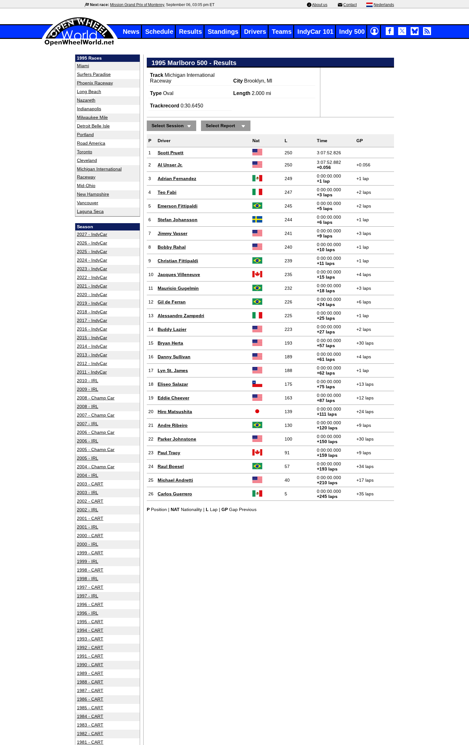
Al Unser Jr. (170, 164)
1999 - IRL (87, 561)
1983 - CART (90, 724)
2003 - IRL (87, 492)
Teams (282, 31)
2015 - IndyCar (92, 337)
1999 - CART (90, 552)
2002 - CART (90, 501)
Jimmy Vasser (172, 233)
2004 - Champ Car (96, 466)
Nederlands (384, 5)
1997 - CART (90, 587)
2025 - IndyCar (92, 251)
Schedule (159, 31)
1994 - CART (90, 630)
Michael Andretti (175, 480)
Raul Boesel (171, 466)
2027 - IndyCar (92, 234)
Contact (350, 5)
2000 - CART (90, 535)
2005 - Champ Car (96, 449)
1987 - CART (90, 690)
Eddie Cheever (173, 397)
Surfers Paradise (94, 74)
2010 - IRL (87, 380)
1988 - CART (90, 681)
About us (319, 5)
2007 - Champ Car (96, 415)
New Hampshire (93, 194)
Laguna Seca (90, 211)
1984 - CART (90, 716)
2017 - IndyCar (92, 320)
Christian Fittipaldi (178, 260)
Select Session (168, 125)
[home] (80, 45)
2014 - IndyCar (92, 346)
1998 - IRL (87, 578)
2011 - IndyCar (92, 372)
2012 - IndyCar (92, 363)
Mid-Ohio (86, 185)
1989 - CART (90, 673)
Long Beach (89, 91)
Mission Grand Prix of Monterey (137, 5)
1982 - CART (90, 733)
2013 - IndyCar (92, 354)
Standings (223, 31)
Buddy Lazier (172, 329)
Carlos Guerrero (175, 493)
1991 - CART (90, 656)
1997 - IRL (87, 595)
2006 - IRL (87, 440)
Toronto (84, 151)
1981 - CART (90, 742)
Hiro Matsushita (175, 411)
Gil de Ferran (172, 301)
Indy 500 (352, 31)
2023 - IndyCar (92, 268)
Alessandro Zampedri (181, 315)
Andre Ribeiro (173, 425)
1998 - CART (90, 570)
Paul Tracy (169, 452)
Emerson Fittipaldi (177, 205)
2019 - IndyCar (92, 303)
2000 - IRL (87, 544)
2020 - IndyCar (92, 294)
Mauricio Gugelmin (178, 288)
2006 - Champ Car (96, 432)
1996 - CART (90, 604)
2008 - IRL (87, 406)
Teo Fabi (167, 192)
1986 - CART (90, 699)
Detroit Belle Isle (93, 125)
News (131, 31)
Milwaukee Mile (92, 117)
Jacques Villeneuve (179, 274)
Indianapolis (89, 108)
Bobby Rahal (172, 247)
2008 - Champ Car (96, 397)
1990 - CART (90, 664)
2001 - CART (90, 518)
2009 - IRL (87, 389)
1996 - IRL (87, 613)
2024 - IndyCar (92, 260)
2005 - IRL (87, 458)
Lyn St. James (173, 370)
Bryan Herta (170, 343)
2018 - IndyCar (92, 311)
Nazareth (86, 100)
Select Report (220, 125)
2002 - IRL (87, 509)
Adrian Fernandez (177, 178)
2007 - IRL (87, 423)
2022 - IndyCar (92, 277)
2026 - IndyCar (92, 242)
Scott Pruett (170, 152)
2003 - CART (90, 483)
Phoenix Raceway (95, 82)
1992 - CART (90, 647)
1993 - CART (90, 638)
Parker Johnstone (177, 439)
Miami (83, 65)
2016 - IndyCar (92, 329)
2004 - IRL (87, 475)
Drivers (255, 31)
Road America (91, 143)
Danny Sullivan (174, 356)
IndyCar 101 (315, 31)
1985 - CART (90, 707)
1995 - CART (90, 621)
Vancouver (87, 202)
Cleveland (87, 160)
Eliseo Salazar (173, 384)
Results (190, 31)
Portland (85, 134)
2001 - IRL (87, 527)
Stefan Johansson (177, 219)
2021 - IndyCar (92, 286)
